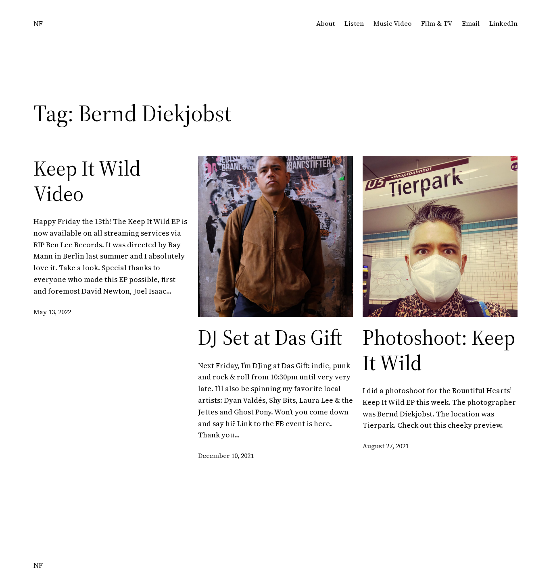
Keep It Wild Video (87, 181)
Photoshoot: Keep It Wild (439, 350)
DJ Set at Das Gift (270, 337)
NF (38, 24)
